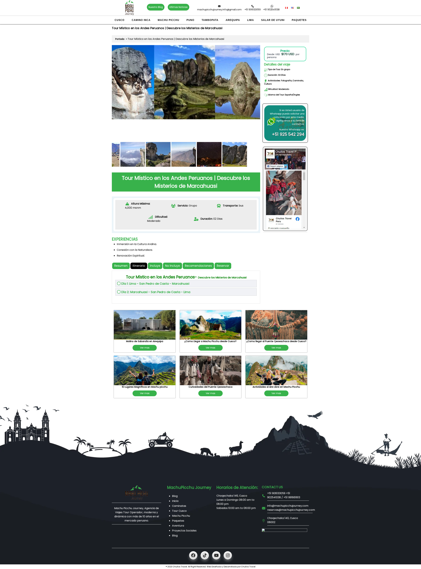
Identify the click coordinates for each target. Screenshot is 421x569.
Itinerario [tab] (139, 266)
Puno (190, 20)
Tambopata (210, 20)
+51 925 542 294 (288, 134)
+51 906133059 (253, 9)
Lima (250, 20)
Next (265, 108)
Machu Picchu (168, 20)
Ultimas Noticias (178, 7)
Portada (119, 39)
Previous (106, 108)
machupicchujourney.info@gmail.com (219, 9)
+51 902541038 (271, 9)
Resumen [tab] (121, 266)
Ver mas (144, 347)
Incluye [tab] (155, 266)
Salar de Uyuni (273, 20)
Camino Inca (141, 20)
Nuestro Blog (156, 7)
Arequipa (233, 20)
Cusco (119, 20)
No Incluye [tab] (172, 266)
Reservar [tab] (223, 266)
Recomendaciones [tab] (198, 266)
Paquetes (299, 20)
